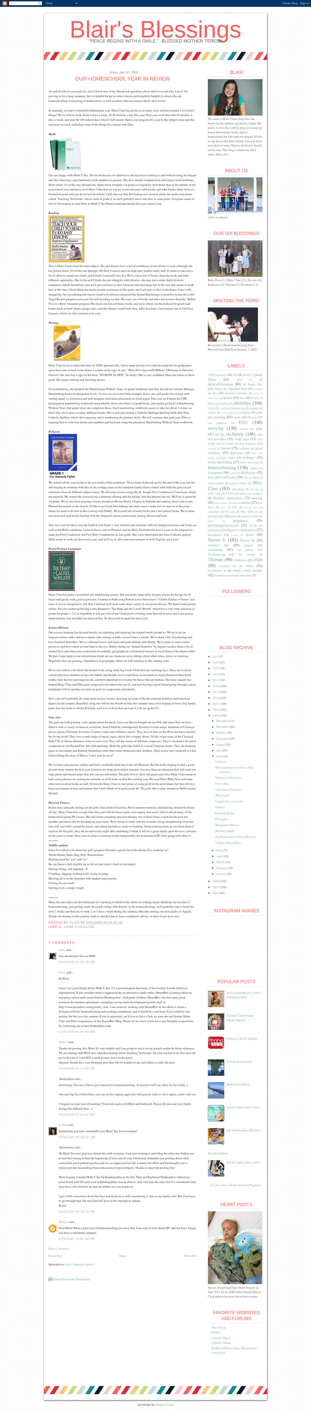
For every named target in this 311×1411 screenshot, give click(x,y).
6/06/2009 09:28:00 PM (77, 1211)
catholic (212, 412)
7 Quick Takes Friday (228, 843)
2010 (216, 710)
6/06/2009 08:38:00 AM (77, 1137)
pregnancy (240, 520)
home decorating (220, 462)
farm (260, 434)
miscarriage (238, 489)
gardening (244, 448)
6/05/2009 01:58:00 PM (77, 962)
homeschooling (79, 927)
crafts (259, 412)
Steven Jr (217, 540)
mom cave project (251, 493)
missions (254, 489)
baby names (213, 398)
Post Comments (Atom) (79, 1264)
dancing (219, 417)
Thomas (215, 559)
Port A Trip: (222, 783)
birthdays (242, 403)
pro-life (253, 525)
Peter (244, 511)
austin (256, 393)
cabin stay (239, 408)
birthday (224, 403)
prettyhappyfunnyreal (223, 525)
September (223, 738)
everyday (216, 428)
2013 (216, 692)
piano (233, 516)
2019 (216, 656)
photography (216, 516)
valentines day (228, 566)
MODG (230, 493)
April (219, 856)
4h (244, 375)
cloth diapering (228, 412)
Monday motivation (227, 498)
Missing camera (225, 831)
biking (211, 403)
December (222, 721)
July (219, 750)
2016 (216, 674)
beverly (254, 398)
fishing (230, 443)
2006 (216, 893)
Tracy (62, 972)
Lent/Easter (228, 477)
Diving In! (221, 819)
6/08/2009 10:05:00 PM (77, 1239)
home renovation (249, 462)
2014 (216, 686)
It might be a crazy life (229, 801)
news (223, 507)
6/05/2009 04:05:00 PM (77, 1032)
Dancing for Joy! (225, 813)
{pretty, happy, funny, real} (243, 1107)
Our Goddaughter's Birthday (244, 1130)
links (246, 477)
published (214, 530)
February (222, 868)
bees (242, 398)
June (219, 756)
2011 (216, 704)
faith (259, 428)
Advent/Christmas (220, 384)
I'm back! (220, 761)
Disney (252, 417)
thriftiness (240, 560)
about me (244, 379)
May (219, 850)
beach (228, 397)
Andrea (63, 1042)
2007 (216, 887)
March (220, 862)
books (211, 408)
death (237, 417)
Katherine (249, 472)
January (221, 874)
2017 (216, 668)
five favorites (248, 443)
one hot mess (251, 507)
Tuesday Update (218, 1153)
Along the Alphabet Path (230, 389)
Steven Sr (247, 540)
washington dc (217, 570)
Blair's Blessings (155, 29)
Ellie (243, 422)
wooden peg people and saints (233, 575)
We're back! (222, 795)
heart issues (227, 458)
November (223, 727)
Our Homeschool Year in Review (235, 837)
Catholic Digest (221, 1338)
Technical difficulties (228, 778)
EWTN (215, 1332)
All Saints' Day (253, 384)
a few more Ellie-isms (228, 789)
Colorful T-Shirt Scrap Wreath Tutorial (240, 1017)
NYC (234, 507)
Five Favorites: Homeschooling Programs (235, 1185)
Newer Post (55, 1256)
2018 (216, 662)
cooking (245, 412)
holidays (249, 457)
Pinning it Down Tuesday (242, 1038)
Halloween (236, 453)
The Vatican (218, 1327)
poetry (211, 520)
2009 (216, 715)
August (221, 744)
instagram (215, 472)
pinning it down (249, 516)
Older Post (190, 1256)
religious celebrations (240, 529)
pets (256, 511)
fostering (212, 448)
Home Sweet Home (238, 1084)
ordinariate (213, 511)
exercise (244, 429)
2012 (216, 698)
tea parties (245, 550)
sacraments (214, 535)
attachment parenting (236, 393)
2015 (216, 680)
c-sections (224, 408)
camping (254, 408)
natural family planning (226, 502)
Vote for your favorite (239, 1061)
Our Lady (230, 511)
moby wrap (214, 493)
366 (235, 375)
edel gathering (217, 423)
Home (123, 1256)
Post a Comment (58, 1249)
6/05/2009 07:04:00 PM (77, 1114)
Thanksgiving (216, 554)
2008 (216, 881)
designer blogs (164, 1404)
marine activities (238, 483)
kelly (62, 950)
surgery (248, 545)
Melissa (63, 1222)
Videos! (220, 807)
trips (258, 559)
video (249, 565)
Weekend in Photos (227, 825)
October (221, 733)
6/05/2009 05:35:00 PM (77, 1068)
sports (249, 534)
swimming (215, 549)
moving (257, 498)
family (238, 434)
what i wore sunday (248, 570)
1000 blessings (217, 375)
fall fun (219, 434)
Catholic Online (221, 1343)
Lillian (63, 1125)
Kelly (211, 477)
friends (226, 448)
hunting (254, 468)
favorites (220, 439)
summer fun (218, 545)
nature (245, 502)
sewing (234, 535)
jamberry (233, 472)
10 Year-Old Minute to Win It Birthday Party (243, 995)
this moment (247, 554)
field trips (242, 439)
